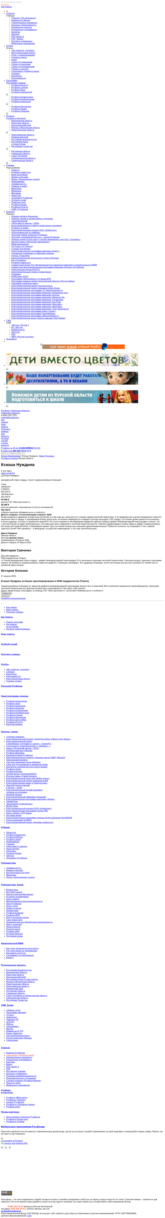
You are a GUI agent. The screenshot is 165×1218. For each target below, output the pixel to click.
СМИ (8, 320)
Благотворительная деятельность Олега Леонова (35, 258)
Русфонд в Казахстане (17, 1119)
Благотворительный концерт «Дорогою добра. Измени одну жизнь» (38, 739)
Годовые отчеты (19, 57)
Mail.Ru (9, 1029)
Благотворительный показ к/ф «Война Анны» (28, 778)
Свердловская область (22, 160)
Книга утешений (14, 924)
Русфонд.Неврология (21, 92)
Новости (15, 170)
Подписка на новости (21, 27)
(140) (29, 1216)
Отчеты (9, 46)
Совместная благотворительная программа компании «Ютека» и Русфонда (47, 267)
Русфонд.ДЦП (13, 915)
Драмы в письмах (19, 177)
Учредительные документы (24, 23)
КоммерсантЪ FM (14, 1031)
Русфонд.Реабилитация (22, 99)
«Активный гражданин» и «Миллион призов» (32, 253)
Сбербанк (16, 274)
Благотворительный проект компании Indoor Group (35, 288)
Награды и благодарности (23, 25)
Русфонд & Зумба (19, 228)
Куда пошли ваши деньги (23, 53)
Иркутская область (20, 123)
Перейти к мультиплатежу (13, 598)
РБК (13, 334)
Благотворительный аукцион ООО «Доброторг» (34, 230)
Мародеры (16, 188)
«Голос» (10, 1015)
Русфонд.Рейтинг (14, 837)
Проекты (10, 212)
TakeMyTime (12, 801)
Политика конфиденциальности (21, 1076)
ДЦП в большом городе (17, 917)
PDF (13, 39)
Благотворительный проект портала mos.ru (32, 286)
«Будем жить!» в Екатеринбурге (21, 774)
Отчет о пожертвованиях (23, 55)
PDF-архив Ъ (17, 36)
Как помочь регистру (16, 953)
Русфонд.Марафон (15, 753)
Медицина (16, 191)
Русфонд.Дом (12, 931)
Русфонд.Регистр (19, 85)
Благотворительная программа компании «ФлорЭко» (36, 307)
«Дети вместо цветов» (16, 846)
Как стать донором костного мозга (22, 948)
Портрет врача (13, 929)
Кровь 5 (10, 958)
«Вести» (10, 856)
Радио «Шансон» (14, 1033)
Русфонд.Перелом (20, 111)
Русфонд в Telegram (16, 1100)
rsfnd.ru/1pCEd (8, 473)
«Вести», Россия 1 (20, 325)
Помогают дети (18, 202)
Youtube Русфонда (15, 1102)
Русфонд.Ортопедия (21, 106)
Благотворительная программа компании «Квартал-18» (38, 297)
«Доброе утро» (13, 1010)
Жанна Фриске (13, 927)
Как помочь (6, 7)
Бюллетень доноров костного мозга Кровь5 (26, 767)
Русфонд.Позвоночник (22, 97)
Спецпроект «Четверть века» (25, 71)
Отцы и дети (12, 906)
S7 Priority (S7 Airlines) (22, 246)
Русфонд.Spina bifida (16, 720)
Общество (16, 195)
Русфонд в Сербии (15, 1122)
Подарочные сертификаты (24, 30)
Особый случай (18, 200)
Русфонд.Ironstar (14, 771)
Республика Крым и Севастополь (19, 143)
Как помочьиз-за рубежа (12, 625)
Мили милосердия (20, 244)
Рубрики (10, 165)
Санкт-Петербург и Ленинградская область (23, 157)
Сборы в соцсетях (20, 69)
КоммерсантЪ (18, 330)
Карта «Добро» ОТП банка (19, 813)
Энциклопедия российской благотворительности (29, 922)
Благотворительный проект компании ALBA (27, 781)
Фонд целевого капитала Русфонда (23, 1117)
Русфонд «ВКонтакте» (17, 1097)
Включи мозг (12, 890)
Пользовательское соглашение (21, 1078)
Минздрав (16, 193)
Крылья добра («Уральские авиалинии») (30, 242)
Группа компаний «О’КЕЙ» (19, 820)
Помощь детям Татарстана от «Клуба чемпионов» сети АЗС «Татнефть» (46, 239)
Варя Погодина (46, 456)
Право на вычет (13, 908)
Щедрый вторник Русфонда (19, 755)
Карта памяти (12, 899)
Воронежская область (21, 121)
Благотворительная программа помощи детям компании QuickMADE (39, 818)
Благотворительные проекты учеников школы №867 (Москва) (35, 757)
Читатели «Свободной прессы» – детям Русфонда (35, 237)
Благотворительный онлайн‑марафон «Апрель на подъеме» (24, 791)
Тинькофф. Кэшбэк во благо (24, 283)
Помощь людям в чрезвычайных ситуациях (32, 219)
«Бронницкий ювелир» (17, 760)
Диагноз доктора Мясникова (19, 894)
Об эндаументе (28, 18)
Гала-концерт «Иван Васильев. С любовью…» (28, 746)
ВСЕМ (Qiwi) (12, 806)
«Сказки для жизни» (21, 249)
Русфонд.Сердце (19, 87)
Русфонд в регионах (16, 118)
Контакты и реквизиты (21, 41)
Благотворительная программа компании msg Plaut (36, 302)
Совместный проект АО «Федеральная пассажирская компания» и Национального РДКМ (54, 265)
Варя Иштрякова (19, 175)
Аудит (14, 60)
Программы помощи (16, 83)
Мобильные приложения (23, 43)
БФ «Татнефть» (18, 260)
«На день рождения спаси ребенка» (23, 762)
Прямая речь (12, 911)
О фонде (10, 13)
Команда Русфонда (20, 20)
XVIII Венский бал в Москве (19, 751)
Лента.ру (15, 332)
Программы (12, 80)
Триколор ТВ (12, 1019)
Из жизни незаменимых (17, 897)
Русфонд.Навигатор (21, 172)
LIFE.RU (10, 1022)
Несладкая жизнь (14, 936)
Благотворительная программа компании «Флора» (30, 799)
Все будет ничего (14, 892)
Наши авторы (12, 849)
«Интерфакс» (12, 1026)
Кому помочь (12, 610)
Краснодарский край (21, 125)
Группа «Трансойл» (20, 256)
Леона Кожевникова (10, 456)
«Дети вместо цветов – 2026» (25, 223)
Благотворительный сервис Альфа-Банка (31, 272)
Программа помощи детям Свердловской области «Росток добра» (43, 281)
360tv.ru (9, 1024)
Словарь (10, 844)
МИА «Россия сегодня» (22, 337)
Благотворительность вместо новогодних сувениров (36, 226)
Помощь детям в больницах (24, 216)
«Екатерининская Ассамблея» (25, 232)
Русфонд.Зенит (13, 769)
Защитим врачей (19, 221)
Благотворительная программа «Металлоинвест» (35, 316)
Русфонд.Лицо (18, 90)
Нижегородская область (22, 130)
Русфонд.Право (19, 109)
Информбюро (17, 182)
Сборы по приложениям (23, 67)
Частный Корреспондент (18, 1036)
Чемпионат (11, 1017)
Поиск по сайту (13, 1083)
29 (7, 11)
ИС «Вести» (17, 327)
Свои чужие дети (14, 920)
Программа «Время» (16, 1012)
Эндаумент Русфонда (21, 198)
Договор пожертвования (18, 629)
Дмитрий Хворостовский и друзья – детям (18, 786)
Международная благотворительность (24, 901)
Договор (15, 34)
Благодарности (18, 78)
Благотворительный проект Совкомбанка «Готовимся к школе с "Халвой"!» (28, 742)
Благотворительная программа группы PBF (27, 811)
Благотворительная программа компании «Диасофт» (36, 304)
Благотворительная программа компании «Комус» (35, 251)
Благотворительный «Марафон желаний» (26, 797)
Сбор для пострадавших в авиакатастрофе (27, 764)
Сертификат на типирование (20, 955)
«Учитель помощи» (15, 737)
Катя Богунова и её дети (17, 873)
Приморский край (19, 137)
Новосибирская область (22, 135)
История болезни (14, 934)
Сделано (15, 74)
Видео (20, 39)
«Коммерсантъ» (19, 184)
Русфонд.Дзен (13, 1107)
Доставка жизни (13, 815)
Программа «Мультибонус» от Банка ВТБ (31, 279)
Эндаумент (11, 339)
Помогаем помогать (10, 413)
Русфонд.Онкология (21, 102)
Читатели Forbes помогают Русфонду (29, 235)
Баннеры (15, 32)
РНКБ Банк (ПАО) (19, 276)
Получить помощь (14, 612)
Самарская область (20, 154)
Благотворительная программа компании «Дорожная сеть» (39, 293)
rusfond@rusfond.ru (10, 418)
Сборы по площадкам (21, 62)
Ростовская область (20, 151)
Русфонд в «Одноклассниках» (20, 1104)
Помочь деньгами (14, 622)
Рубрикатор (6, 593)
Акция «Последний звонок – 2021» (22, 748)
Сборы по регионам (20, 64)
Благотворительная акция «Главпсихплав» (26, 783)
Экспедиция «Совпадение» (19, 804)
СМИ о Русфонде (19, 209)
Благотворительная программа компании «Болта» (35, 295)
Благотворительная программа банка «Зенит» (33, 311)
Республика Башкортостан (24, 139)
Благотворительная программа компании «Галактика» (37, 300)
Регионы (10, 116)
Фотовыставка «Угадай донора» (21, 776)
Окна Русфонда (13, 904)
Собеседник (12, 1040)
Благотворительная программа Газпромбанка (33, 313)
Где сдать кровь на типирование (21, 951)
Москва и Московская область (25, 128)
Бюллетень (16, 76)
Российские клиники (15, 1071)
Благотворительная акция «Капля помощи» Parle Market (38, 318)
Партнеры (11, 851)
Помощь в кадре (19, 186)
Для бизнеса (5, 4)
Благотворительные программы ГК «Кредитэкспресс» (37, 290)
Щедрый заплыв (14, 795)
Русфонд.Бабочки (14, 913)
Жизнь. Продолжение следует (25, 179)
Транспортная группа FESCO (25, 269)
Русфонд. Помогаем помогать (15, 411)
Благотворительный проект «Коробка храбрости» (29, 822)
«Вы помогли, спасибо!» (23, 50)
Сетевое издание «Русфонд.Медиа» (23, 1081)
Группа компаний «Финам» (19, 1038)
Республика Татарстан (22, 146)
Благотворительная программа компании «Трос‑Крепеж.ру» (40, 309)
